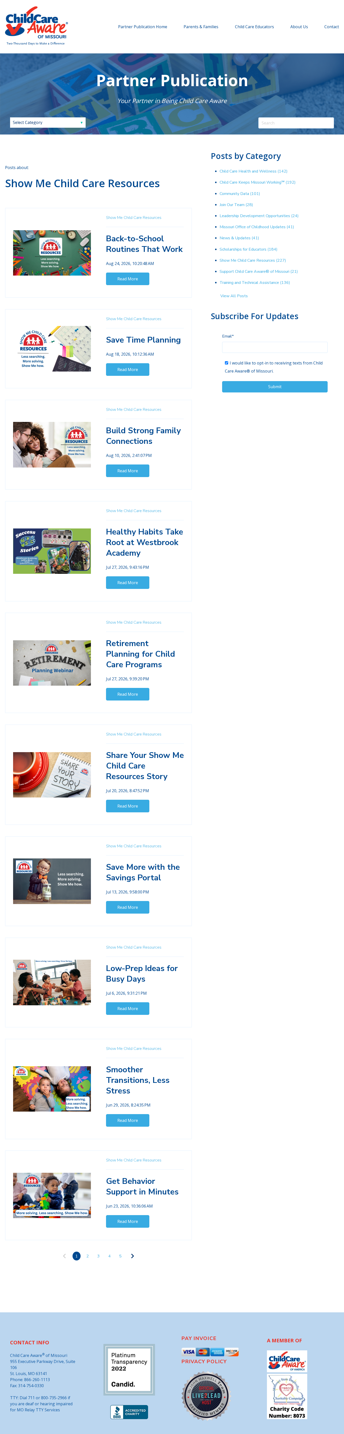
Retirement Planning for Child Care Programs (140, 654)
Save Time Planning (143, 340)
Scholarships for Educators (249, 249)
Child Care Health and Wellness (254, 171)
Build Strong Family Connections (143, 436)
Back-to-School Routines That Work (144, 244)
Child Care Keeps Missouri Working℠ (258, 182)
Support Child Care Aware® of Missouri (259, 271)
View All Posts (234, 296)
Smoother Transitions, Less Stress (137, 1080)
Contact (331, 26)
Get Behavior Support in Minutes (142, 1186)
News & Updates (239, 238)
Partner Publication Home (142, 26)
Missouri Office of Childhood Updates (257, 227)
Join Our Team (236, 205)
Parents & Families (201, 26)
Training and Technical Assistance (255, 282)
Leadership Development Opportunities (259, 216)
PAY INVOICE (199, 1338)
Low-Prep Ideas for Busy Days (142, 973)
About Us (299, 26)
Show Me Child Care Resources (133, 217)
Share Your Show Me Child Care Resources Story (145, 766)
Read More (127, 279)
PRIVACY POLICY (204, 1361)
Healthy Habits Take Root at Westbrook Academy (144, 542)
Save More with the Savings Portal (143, 872)
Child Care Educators (254, 26)
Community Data (240, 193)
